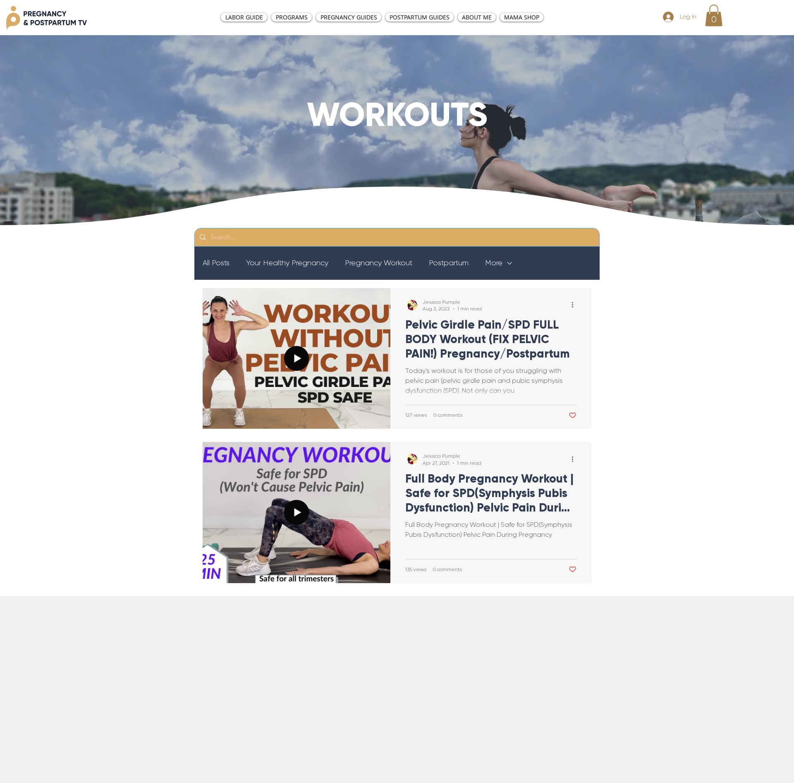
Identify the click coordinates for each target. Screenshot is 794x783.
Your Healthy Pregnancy (287, 263)
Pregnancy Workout (378, 263)
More (493, 263)
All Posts (216, 263)
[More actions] (575, 305)
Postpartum (449, 263)
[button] (714, 15)
